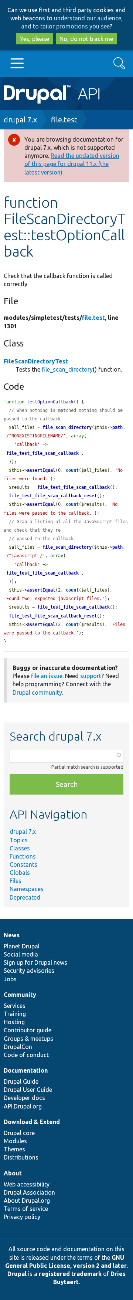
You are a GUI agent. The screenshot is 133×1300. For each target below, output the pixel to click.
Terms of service (26, 1208)
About (13, 1173)
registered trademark (70, 1273)
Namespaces (27, 889)
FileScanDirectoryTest (36, 361)
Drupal (17, 1273)
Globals (20, 872)
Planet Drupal (22, 946)
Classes (20, 848)
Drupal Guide (21, 1081)
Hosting (14, 1022)
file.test (64, 119)
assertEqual (41, 470)
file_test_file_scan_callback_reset (53, 495)
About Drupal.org (27, 1200)
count (72, 470)
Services (14, 1005)
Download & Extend (32, 1121)
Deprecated (25, 897)
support (90, 676)
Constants (23, 864)
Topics (19, 840)
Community (20, 994)
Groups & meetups (28, 1038)
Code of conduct (26, 1055)
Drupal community (37, 692)
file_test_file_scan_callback (42, 453)
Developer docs (24, 1097)
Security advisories (29, 970)
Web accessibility (27, 1184)
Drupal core (19, 1133)
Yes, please (34, 38)
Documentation (26, 1070)
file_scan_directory (67, 369)
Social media (21, 954)
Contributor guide (27, 1030)
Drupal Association (29, 1192)
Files (15, 880)
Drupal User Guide (28, 1089)
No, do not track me (86, 38)
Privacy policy (22, 1216)
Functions (23, 856)
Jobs (10, 979)
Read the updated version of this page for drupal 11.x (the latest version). (71, 163)
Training (15, 1013)
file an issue (46, 676)
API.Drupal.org (23, 1106)
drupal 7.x (20, 119)
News (12, 935)
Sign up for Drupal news (35, 962)
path (117, 427)
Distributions (21, 1157)
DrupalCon (18, 1046)
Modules (15, 1141)
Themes (14, 1149)
